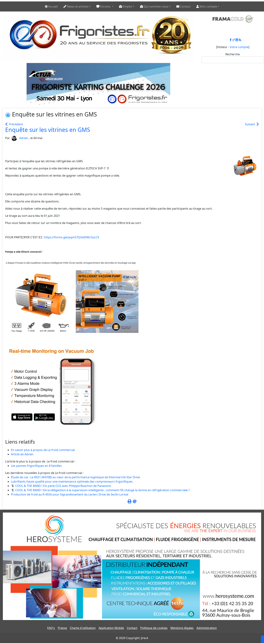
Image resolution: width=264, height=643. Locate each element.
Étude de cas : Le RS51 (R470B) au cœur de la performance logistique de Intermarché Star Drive (75, 477)
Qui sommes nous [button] (155, 6)
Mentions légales (182, 628)
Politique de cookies (154, 628)
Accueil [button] (52, 6)
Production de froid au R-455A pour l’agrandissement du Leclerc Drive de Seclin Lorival (69, 494)
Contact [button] (185, 6)
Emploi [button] (127, 6)
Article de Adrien (22, 454)
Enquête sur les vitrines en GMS (47, 130)
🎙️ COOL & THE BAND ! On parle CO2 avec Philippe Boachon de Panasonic (61, 486)
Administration (206, 628)
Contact (132, 628)
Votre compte (239, 47)
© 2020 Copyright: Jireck (132, 638)
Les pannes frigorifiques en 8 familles (36, 466)
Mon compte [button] (208, 6)
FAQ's (51, 628)
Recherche (232, 54)
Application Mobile (111, 628)
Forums (105, 6)
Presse (62, 628)
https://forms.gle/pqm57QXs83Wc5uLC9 (71, 237)
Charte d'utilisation (83, 628)
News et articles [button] (77, 6)
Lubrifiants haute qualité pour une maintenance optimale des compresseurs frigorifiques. (72, 481)
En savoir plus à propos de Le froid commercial (43, 450)
